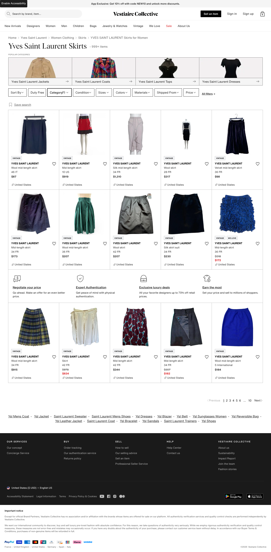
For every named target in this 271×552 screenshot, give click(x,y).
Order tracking (72, 448)
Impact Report (227, 458)
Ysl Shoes (208, 421)
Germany (51, 547)
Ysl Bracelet (128, 421)
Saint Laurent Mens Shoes (111, 416)
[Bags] (99, 26)
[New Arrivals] (23, 26)
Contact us (173, 453)
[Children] (86, 26)
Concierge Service (18, 453)
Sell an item (211, 14)
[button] (262, 13)
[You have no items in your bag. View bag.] (262, 13)
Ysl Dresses (144, 416)
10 (249, 400)
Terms (62, 496)
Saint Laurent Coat (101, 421)
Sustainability (226, 453)
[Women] (58, 26)
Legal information (46, 496)
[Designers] (42, 26)
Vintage (138, 26)
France (8, 547)
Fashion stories (227, 469)
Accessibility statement (20, 496)
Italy (69, 547)
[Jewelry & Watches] (130, 26)
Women (50, 26)
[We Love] (163, 26)
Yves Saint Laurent (34, 37)
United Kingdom (21, 547)
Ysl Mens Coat (18, 416)
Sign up (248, 14)
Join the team (226, 464)
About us (223, 448)
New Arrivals (13, 26)
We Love (154, 26)
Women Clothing (62, 37)
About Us (184, 26)
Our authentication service (80, 453)
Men (64, 26)
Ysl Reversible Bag (245, 416)
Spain (61, 547)
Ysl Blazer (164, 416)
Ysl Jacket (41, 416)
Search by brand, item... (26, 14)
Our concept (14, 448)
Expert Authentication (91, 287)
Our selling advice (126, 453)
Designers (33, 26)
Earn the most (212, 287)
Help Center (174, 448)
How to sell (121, 448)
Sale (169, 26)
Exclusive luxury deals (154, 287)
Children (78, 26)
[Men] (70, 26)
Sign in (232, 14)
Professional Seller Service (131, 464)
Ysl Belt (182, 416)
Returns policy (72, 458)
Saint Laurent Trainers (180, 421)
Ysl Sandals (150, 421)
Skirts (82, 37)
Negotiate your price (27, 287)
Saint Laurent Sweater (70, 416)
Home (12, 37)
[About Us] (192, 26)
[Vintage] (146, 26)
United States (38, 547)
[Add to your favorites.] (54, 164)
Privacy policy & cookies (83, 496)
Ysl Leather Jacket (68, 421)
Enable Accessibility (13, 3)
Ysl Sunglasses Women (210, 416)
